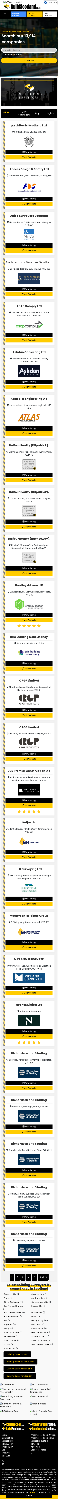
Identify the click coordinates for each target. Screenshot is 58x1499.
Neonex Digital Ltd (29, 1005)
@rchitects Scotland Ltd (29, 125)
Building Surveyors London (19, 1376)
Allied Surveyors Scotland (29, 216)
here (32, 1492)
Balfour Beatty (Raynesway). (29, 539)
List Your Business (32, 14)
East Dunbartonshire (12, 1312)
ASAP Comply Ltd (29, 306)
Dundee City (36, 1306)
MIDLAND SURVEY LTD (29, 959)
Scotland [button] (51, 2)
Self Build (6, 1455)
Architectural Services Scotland (29, 262)
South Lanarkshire (39, 1340)
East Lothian (36, 1312)
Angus (7, 1298)
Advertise (35, 1446)
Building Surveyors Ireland (19, 1368)
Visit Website (30, 157)
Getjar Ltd (29, 822)
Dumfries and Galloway (14, 1306)
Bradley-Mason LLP (29, 585)
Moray (6, 1328)
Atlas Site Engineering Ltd (29, 399)
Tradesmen (7, 1446)
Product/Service (13, 54)
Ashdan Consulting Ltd (29, 352)
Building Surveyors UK (17, 1354)
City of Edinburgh (11, 1302)
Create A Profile (38, 1449)
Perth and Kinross (38, 1332)
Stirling (7, 1344)
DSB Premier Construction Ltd (29, 771)
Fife (5, 1320)
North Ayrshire (37, 1328)
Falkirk (34, 1316)
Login (4, 1435)
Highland (8, 1324)
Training (6, 1452)
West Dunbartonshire (40, 1344)
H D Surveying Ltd (29, 869)
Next (42, 1277)
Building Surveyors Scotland (20, 1361)
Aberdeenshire (37, 1294)
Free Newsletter (48, 14)
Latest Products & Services (39, 1442)
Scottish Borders (38, 1336)
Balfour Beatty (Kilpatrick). (29, 445)
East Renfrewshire (11, 1316)
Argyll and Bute (37, 1298)
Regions (50, 113)
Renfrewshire (9, 1336)
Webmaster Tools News (42, 1437)
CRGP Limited (29, 681)
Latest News (7, 1440)
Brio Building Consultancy (29, 637)
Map (37, 113)
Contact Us (7, 1437)
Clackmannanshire (39, 1302)
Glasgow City (37, 1320)
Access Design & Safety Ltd (29, 169)
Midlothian (36, 1324)
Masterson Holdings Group (29, 916)
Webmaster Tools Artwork (43, 1435)
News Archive (8, 1443)
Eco (3, 1449)
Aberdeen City (10, 1294)
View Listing (30, 152)
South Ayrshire (10, 1340)
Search (30, 60)
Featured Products (15, 14)
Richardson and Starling (29, 1053)
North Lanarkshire (11, 1332)
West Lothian (9, 1348)
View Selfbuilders (24, 113)
